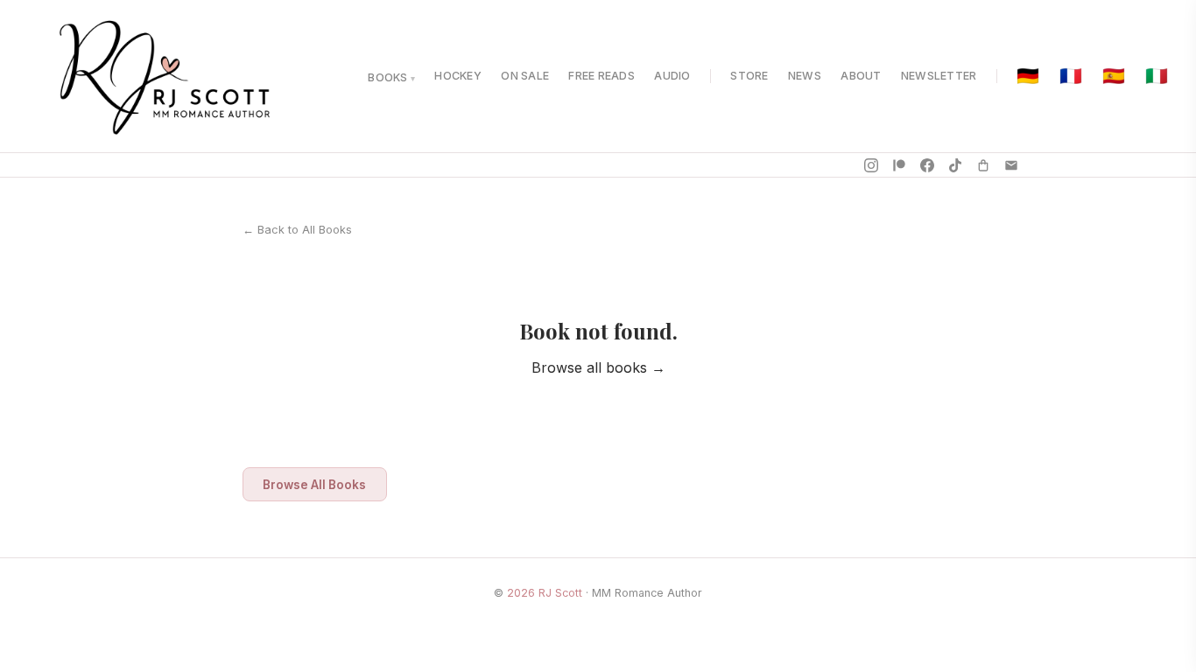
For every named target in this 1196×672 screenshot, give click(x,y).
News (804, 75)
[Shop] (983, 165)
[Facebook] (927, 165)
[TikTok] (955, 165)
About (861, 75)
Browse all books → (598, 367)
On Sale (525, 75)
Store (749, 75)
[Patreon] (899, 165)
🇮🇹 (1156, 76)
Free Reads (601, 75)
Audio (672, 75)
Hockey (458, 75)
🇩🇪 (1028, 76)
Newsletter (939, 75)
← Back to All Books (297, 229)
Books (387, 77)
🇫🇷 (1070, 76)
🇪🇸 (1113, 76)
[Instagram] (871, 165)
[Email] (1011, 165)
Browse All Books (314, 485)
